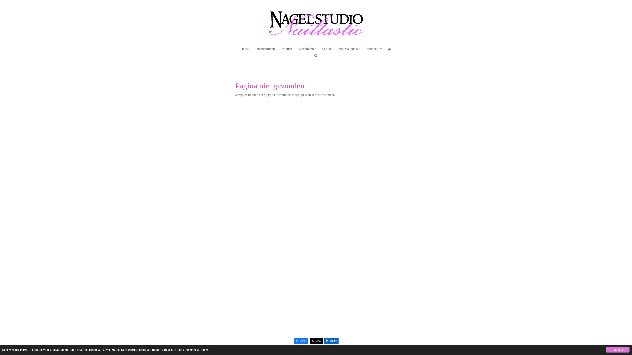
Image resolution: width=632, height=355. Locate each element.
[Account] (389, 49)
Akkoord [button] (618, 349)
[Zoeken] (316, 55)
